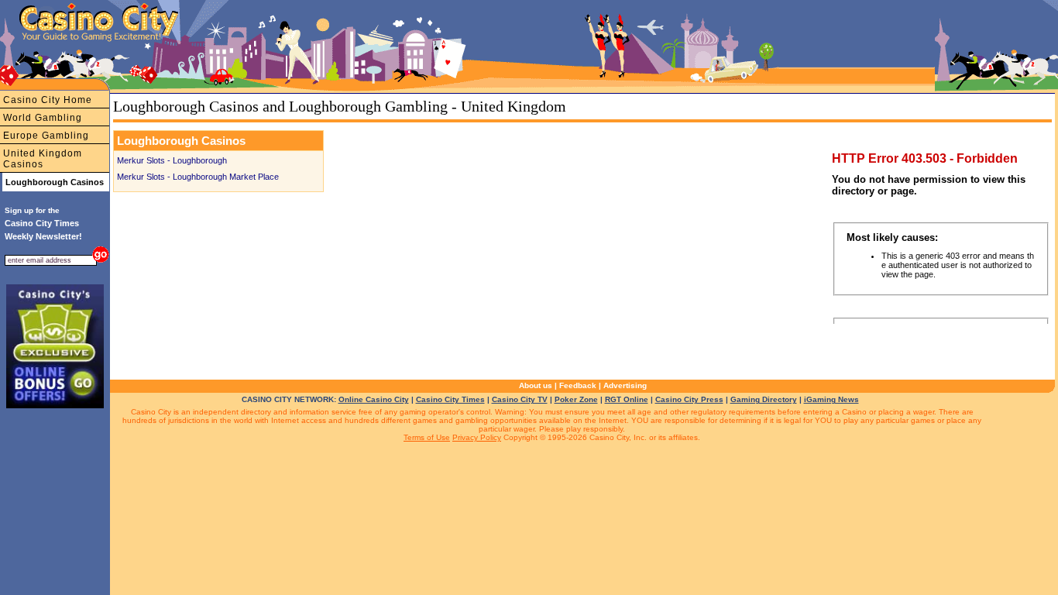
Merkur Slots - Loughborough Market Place (198, 176)
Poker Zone (576, 399)
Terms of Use (427, 437)
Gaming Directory (763, 399)
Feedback (577, 385)
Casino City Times (450, 399)
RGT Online (626, 399)
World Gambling (42, 117)
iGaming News (831, 399)
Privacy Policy (476, 437)
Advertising (625, 385)
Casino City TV (520, 399)
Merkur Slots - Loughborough (172, 160)
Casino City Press (689, 399)
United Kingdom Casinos (42, 159)
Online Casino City (373, 399)
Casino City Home (47, 100)
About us (535, 385)
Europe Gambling (46, 135)
